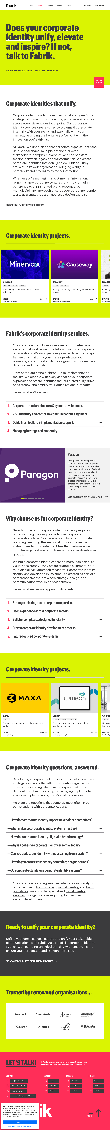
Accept (20, 1122)
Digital (10, 301)
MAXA (6, 715)
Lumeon (56, 715)
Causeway (57, 281)
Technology (64, 285)
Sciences (22, 285)
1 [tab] (22, 498)
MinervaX (7, 281)
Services (56, 285)
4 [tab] (32, 498)
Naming (63, 301)
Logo (59, 301)
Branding (5, 301)
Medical (15, 285)
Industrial (6, 719)
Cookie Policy (11, 1126)
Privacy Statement (21, 1126)
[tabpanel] (25, 276)
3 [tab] (29, 498)
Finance (106, 285)
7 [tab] (43, 498)
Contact (29, 1126)
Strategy (14, 301)
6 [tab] (39, 498)
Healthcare (7, 285)
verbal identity (68, 887)
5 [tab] (36, 498)
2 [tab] (25, 498)
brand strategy (46, 887)
